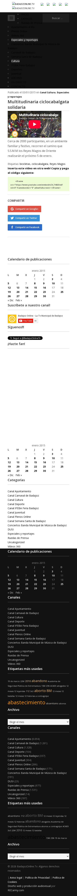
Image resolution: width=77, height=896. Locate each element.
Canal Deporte (16, 504)
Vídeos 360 (17, 35)
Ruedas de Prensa (31, 23)
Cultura (15, 61)
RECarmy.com (16, 890)
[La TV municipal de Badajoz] (23, 3)
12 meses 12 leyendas (54, 816)
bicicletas (25, 164)
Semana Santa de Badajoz (26, 56)
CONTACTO (18, 86)
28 (26, 296)
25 (62, 292)
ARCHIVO (16, 78)
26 (9, 296)
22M (22, 681)
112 (28, 691)
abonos (62, 703)
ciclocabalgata (40, 164)
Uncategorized (16, 542)
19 (9, 292)
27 (17, 296)
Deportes (16, 69)
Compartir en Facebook (27, 227)
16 (44, 287)
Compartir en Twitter (26, 218)
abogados (61, 686)
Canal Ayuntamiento (19, 491)
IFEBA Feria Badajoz (23, 65)
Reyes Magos (57, 164)
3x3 (31, 691)
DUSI (11, 529)
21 (26, 292)
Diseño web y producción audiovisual (29, 886)
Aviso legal (16, 877)
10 (53, 283)
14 (26, 287)
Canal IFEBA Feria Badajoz (23, 508)
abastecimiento (26, 702)
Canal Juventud (16, 512)
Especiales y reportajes (24, 39)
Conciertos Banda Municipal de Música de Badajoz (37, 525)
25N (48, 686)
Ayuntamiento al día (22, 27)
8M (49, 690)
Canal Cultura (48, 92)
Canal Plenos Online (19, 516)
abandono (39, 681)
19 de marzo (14, 681)
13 (17, 287)
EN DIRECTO (18, 82)
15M (43, 686)
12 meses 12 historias (25, 696)
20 (17, 292)
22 (35, 292)
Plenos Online (19, 31)
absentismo (52, 703)
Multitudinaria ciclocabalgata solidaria (38, 104)
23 (44, 292)
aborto (40, 690)
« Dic (10, 300)
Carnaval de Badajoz (23, 52)
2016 (28, 681)
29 (35, 296)
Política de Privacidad (37, 877)
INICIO (25, 14)
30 (44, 296)
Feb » (19, 300)
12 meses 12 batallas (32, 830)
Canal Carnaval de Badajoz (23, 495)
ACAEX (53, 686)
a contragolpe (42, 696)
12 (9, 287)
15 (35, 287)
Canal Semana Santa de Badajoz (27, 521)
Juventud (16, 73)
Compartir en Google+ (26, 208)
